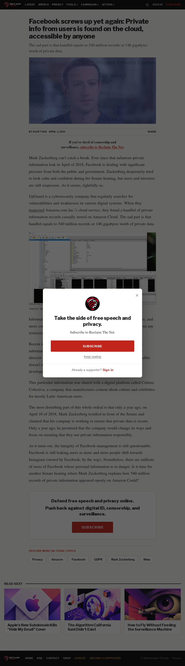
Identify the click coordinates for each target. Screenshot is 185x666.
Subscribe (92, 346)
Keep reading (92, 356)
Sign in (108, 370)
